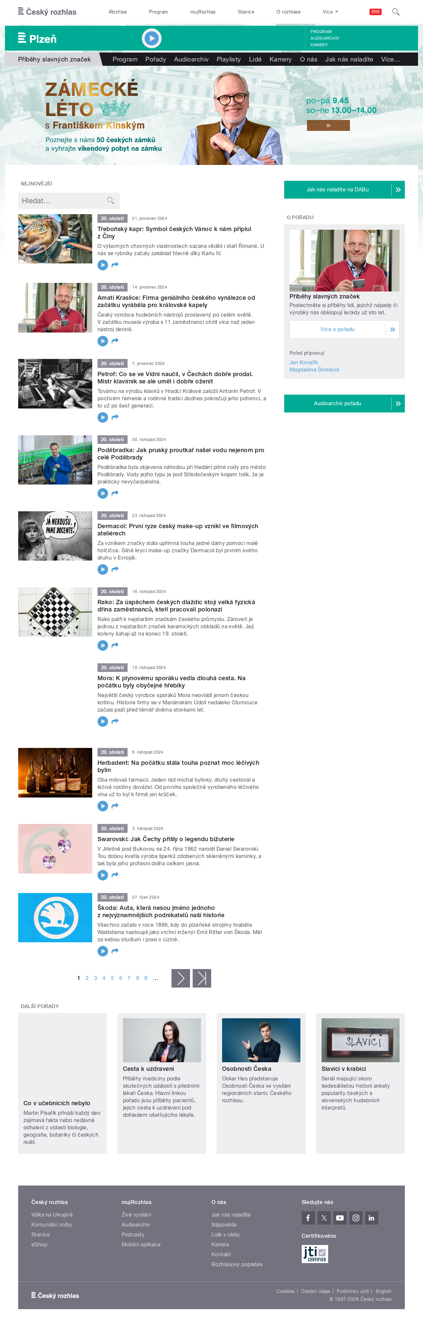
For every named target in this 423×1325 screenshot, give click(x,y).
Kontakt (221, 1219)
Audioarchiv (325, 38)
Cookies (285, 1256)
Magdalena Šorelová (314, 370)
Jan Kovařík (303, 362)
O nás (309, 59)
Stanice (246, 12)
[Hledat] (396, 12)
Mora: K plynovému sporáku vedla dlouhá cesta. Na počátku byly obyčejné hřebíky (171, 682)
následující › (181, 969)
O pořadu (300, 217)
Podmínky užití (353, 1256)
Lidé (255, 59)
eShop (39, 1209)
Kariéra (220, 1209)
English (384, 1256)
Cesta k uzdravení (148, 1060)
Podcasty (133, 1199)
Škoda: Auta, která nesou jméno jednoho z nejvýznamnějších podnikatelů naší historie (160, 903)
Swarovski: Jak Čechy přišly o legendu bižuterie (166, 830)
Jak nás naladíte (349, 59)
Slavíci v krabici (344, 1060)
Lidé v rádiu (226, 1199)
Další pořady (40, 998)
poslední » (202, 969)
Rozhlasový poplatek (237, 1229)
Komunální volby (51, 1189)
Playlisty (229, 59)
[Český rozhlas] (47, 12)
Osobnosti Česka (246, 1060)
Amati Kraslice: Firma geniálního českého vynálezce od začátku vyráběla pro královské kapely (176, 301)
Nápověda (224, 1189)
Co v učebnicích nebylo (57, 1060)
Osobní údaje (315, 1256)
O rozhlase (289, 12)
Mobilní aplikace (141, 1209)
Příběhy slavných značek (324, 296)
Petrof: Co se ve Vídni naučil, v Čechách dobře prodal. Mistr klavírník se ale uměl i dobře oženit (175, 377)
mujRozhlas (203, 12)
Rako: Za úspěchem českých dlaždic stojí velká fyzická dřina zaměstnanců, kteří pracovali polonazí (176, 606)
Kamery (319, 45)
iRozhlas (118, 12)
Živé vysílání (136, 1179)
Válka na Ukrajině (52, 1179)
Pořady (155, 59)
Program (158, 12)
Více (390, 59)
